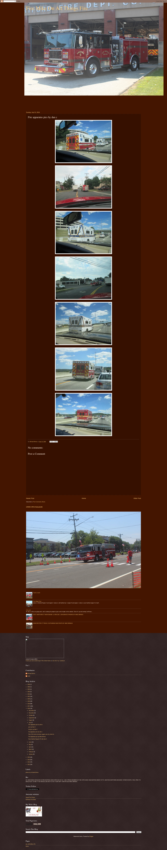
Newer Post (30, 498)
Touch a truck (36, 592)
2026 (28, 684)
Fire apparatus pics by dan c (35, 724)
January (31, 754)
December (31, 710)
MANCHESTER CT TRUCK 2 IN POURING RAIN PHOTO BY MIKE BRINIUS (53, 623)
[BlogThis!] (52, 442)
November (31, 713)
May (30, 744)
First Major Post (37, 601)
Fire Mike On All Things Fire (57, 8)
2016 (28, 708)
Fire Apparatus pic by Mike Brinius (37, 736)
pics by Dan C (32, 727)
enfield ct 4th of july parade (34, 507)
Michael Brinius (31, 673)
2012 (28, 764)
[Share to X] (54, 442)
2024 (28, 689)
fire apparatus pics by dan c (35, 731)
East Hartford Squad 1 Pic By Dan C (37, 739)
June (30, 742)
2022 (28, 694)
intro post (28, 610)
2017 (28, 706)
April (30, 747)
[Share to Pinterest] (57, 442)
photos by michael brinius (32, 772)
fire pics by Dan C (32, 729)
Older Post (137, 498)
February (31, 751)
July (30, 722)
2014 (28, 759)
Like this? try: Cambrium (58, 660)
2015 (28, 757)
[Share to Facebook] (55, 442)
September (32, 717)
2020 (28, 699)
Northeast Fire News (31, 799)
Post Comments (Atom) (39, 501)
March (30, 749)
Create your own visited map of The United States (38, 660)
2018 (28, 703)
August (31, 720)
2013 (28, 762)
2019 (28, 701)
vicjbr (28, 676)
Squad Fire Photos (30, 797)
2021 (28, 696)
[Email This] (50, 442)
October (31, 715)
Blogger (91, 836)
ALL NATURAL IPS (30, 844)
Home (84, 498)
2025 (28, 687)
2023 (28, 691)
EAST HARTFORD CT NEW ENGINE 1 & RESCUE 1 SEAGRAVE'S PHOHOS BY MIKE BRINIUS (58, 614)
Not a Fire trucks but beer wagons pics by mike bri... (41, 734)
